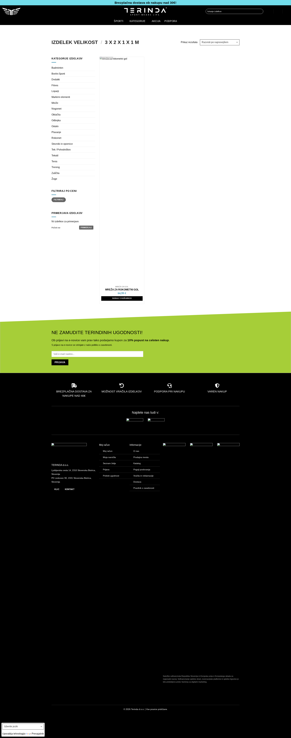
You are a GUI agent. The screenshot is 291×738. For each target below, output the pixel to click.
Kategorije (137, 21)
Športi (118, 21)
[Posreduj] (260, 11)
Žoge (54, 179)
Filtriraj (58, 200)
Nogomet (56, 108)
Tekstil (55, 155)
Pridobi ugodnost (111, 476)
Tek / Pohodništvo (61, 149)
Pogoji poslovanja (141, 469)
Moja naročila (109, 457)
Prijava (106, 469)
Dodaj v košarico (122, 298)
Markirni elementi (61, 97)
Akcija (156, 21)
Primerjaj (86, 228)
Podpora (170, 21)
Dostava (137, 482)
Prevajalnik (38, 733)
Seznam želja (109, 463)
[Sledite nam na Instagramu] (58, 710)
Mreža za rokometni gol (122, 289)
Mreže (55, 103)
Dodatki (56, 79)
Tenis (54, 161)
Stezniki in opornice (62, 144)
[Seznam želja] (278, 11)
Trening (56, 167)
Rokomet (56, 138)
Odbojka (56, 120)
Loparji (55, 91)
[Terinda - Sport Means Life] (145, 11)
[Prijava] (269, 11)
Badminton (57, 68)
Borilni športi (58, 73)
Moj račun (107, 451)
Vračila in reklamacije (143, 476)
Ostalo (55, 126)
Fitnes (55, 85)
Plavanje (56, 132)
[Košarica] (287, 11)
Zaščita (55, 173)
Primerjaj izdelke (106, 58)
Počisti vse (56, 228)
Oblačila (56, 114)
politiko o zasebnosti (102, 345)
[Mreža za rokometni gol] (122, 170)
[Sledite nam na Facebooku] (53, 710)
